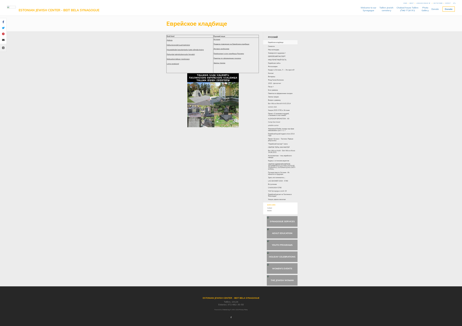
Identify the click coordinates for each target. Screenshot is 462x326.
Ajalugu (170, 40)
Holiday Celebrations (282, 256)
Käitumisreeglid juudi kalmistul (178, 45)
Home (405, 3)
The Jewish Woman (282, 280)
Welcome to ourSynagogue (368, 9)
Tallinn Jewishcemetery (386, 9)
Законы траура (219, 63)
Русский (273, 37)
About (411, 3)
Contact (448, 3)
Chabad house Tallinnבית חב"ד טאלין (407, 9)
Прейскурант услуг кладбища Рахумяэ (229, 54)
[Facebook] (231, 317)
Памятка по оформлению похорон (227, 58)
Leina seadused (173, 64)
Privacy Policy (243, 309)
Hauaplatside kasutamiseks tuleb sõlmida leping (185, 50)
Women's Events (282, 268)
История (217, 39)
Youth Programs (282, 245)
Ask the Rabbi (438, 3)
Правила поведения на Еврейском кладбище (231, 44)
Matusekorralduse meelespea (178, 59)
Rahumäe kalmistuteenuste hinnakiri (181, 54)
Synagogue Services (282, 221)
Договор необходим (221, 49)
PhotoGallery (425, 9)
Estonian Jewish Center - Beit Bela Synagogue (59, 10)
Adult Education (282, 233)
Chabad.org (226, 309)
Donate (435, 9)
